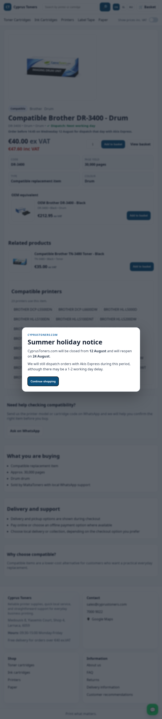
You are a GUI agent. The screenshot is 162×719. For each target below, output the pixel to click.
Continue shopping (43, 381)
